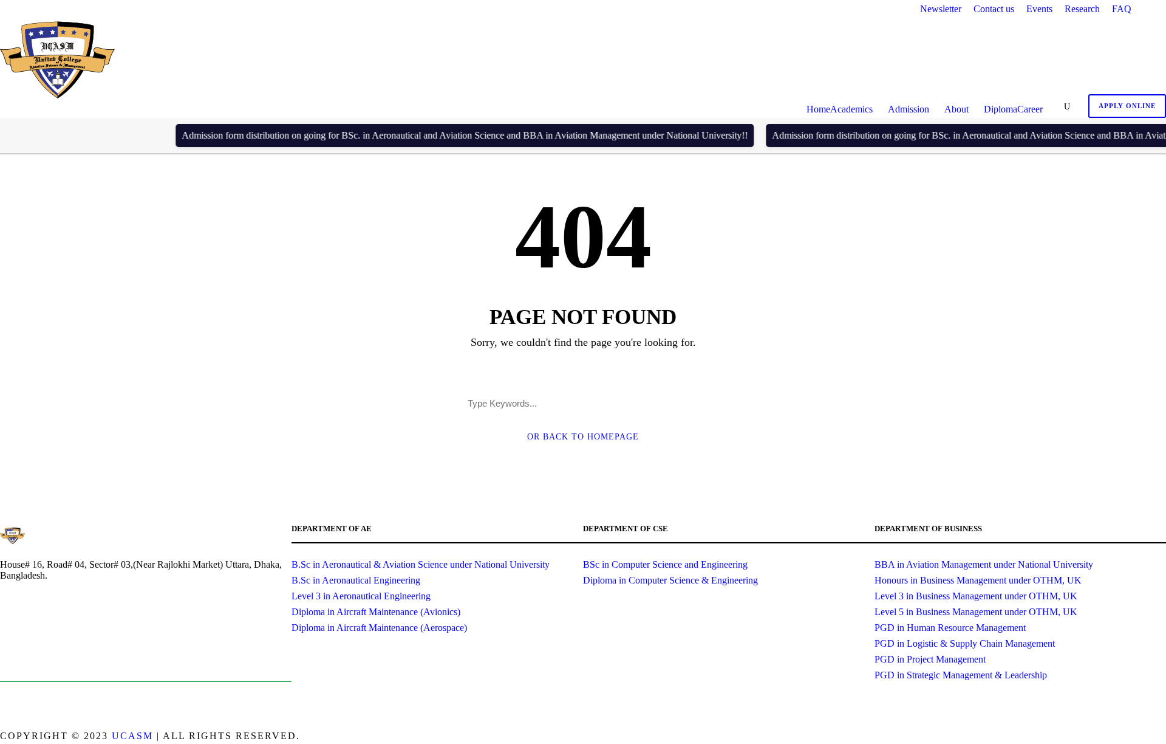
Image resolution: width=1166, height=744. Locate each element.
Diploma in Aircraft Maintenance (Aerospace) (379, 627)
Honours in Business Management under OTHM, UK (978, 580)
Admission (908, 109)
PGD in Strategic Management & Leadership (960, 675)
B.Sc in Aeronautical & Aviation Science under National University (421, 564)
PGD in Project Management (930, 659)
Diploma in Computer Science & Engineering (670, 580)
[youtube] (1161, 737)
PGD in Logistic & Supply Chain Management (964, 643)
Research (1082, 9)
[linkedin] (1140, 737)
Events (1039, 9)
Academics (851, 109)
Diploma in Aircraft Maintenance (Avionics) (376, 612)
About (956, 109)
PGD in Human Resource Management (950, 627)
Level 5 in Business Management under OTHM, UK (975, 612)
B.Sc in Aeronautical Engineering (356, 580)
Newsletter (940, 9)
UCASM (132, 736)
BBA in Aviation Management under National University (983, 564)
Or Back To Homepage (583, 436)
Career (1030, 109)
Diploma (1000, 109)
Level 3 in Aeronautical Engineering (361, 596)
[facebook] (1118, 737)
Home (818, 109)
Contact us (993, 9)
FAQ (1121, 9)
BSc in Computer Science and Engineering (665, 564)
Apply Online (1127, 105)
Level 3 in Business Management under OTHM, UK (975, 596)
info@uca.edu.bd (62, 663)
